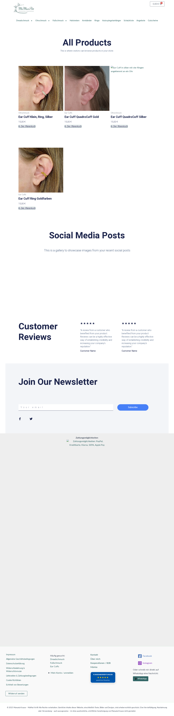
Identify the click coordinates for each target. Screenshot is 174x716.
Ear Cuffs (54, 666)
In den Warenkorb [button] (27, 126)
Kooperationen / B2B (100, 663)
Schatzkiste (129, 21)
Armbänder (87, 21)
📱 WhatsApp (141, 679)
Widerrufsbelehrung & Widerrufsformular (15, 669)
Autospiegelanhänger (111, 21)
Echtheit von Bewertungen (17, 685)
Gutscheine (153, 21)
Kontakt (94, 655)
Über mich (95, 659)
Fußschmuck (58, 21)
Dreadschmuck (22, 21)
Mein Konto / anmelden (62, 673)
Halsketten (74, 21)
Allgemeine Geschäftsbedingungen (20, 659)
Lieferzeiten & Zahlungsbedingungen (21, 676)
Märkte (93, 667)
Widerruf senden (16, 693)
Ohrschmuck (40, 21)
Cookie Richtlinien (13, 680)
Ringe (97, 21)
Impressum (10, 655)
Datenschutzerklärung (15, 664)
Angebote (140, 21)
